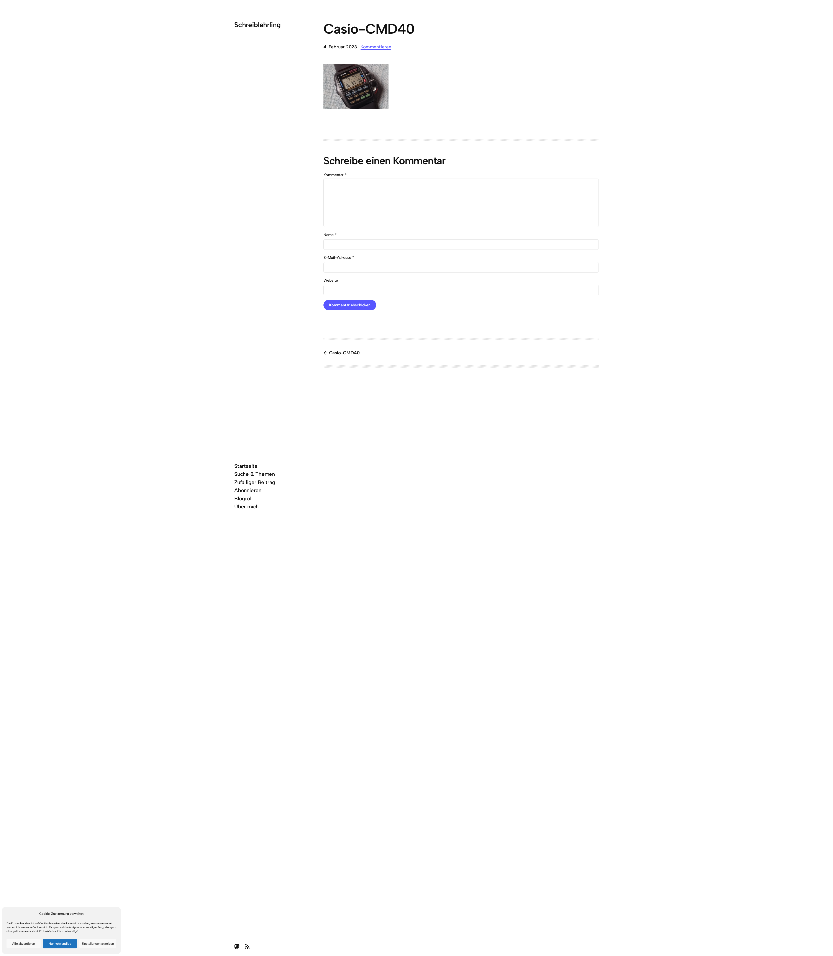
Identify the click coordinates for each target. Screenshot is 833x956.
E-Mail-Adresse (338, 257)
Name (330, 234)
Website (330, 280)
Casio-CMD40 (344, 352)
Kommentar (335, 174)
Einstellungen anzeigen (98, 944)
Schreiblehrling (257, 25)
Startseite (245, 466)
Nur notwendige (60, 944)
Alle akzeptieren (23, 944)
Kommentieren (376, 46)
